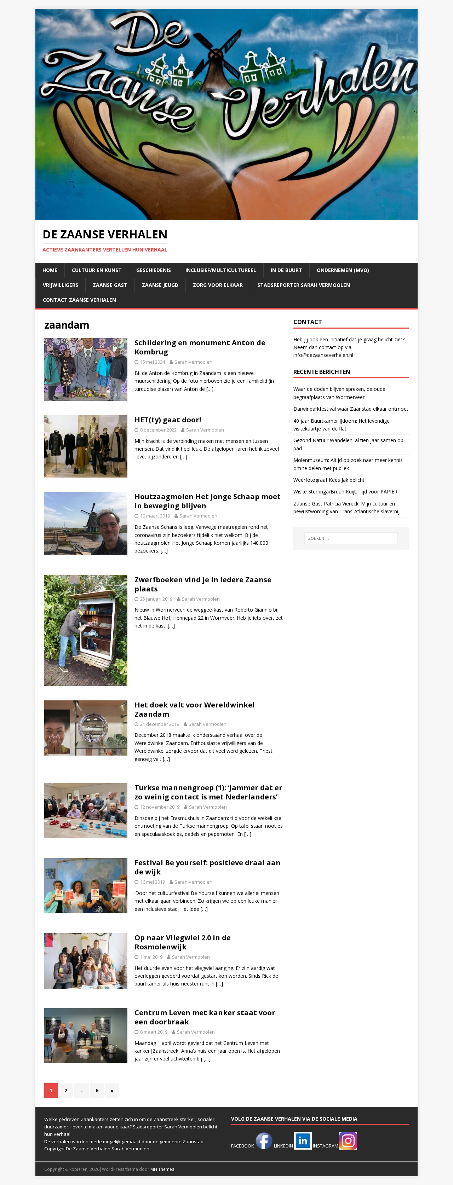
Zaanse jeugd (160, 285)
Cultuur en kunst (97, 270)
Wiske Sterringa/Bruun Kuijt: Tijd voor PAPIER (345, 491)
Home (49, 270)
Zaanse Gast (110, 285)
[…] (209, 389)
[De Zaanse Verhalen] (226, 215)
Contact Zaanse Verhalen (79, 299)
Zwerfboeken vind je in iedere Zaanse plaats (202, 584)
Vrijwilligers (60, 285)
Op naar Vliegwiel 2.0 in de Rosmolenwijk (182, 942)
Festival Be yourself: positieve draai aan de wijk (207, 867)
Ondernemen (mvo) (343, 270)
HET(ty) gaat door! (167, 419)
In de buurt (286, 270)
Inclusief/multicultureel (220, 270)
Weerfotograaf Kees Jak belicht (329, 479)
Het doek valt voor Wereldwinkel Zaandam (194, 709)
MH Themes (162, 1169)
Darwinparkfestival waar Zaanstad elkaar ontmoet (350, 408)
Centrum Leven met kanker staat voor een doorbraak (204, 1017)
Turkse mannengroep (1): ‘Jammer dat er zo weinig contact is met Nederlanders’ (208, 792)
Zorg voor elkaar (218, 285)
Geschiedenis (153, 270)
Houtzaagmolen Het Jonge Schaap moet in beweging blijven (207, 501)
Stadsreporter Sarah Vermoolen (303, 285)
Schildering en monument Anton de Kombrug (199, 347)
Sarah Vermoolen (193, 362)
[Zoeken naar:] (351, 538)
